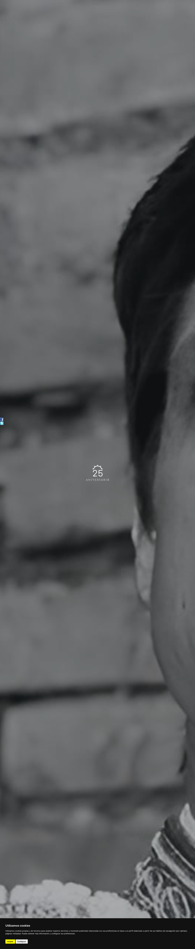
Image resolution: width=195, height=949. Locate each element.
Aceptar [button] (10, 941)
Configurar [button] (21, 941)
